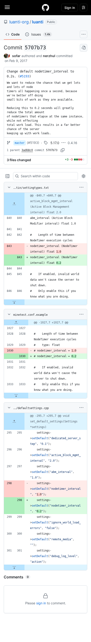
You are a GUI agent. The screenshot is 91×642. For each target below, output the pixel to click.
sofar (16, 56)
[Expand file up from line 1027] (16, 322)
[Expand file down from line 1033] (16, 395)
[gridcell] (45, 204)
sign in (41, 603)
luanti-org (19, 21)
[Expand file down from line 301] (14, 567)
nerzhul (49, 56)
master (19, 143)
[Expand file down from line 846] (14, 302)
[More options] (81, 187)
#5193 (24, 76)
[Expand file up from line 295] (14, 421)
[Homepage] (45, 7)
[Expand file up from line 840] (14, 204)
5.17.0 (54, 143)
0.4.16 (72, 143)
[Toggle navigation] (7, 7)
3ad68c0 (27, 150)
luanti (37, 21)
